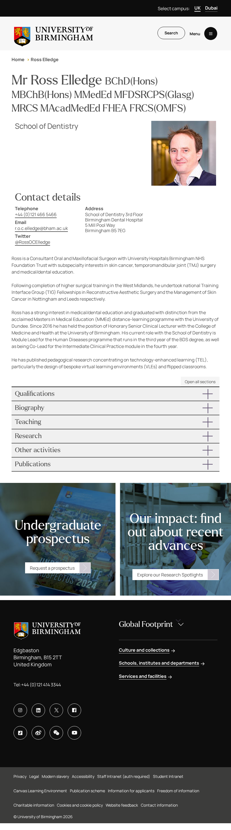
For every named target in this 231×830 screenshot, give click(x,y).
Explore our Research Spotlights (170, 575)
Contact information (159, 805)
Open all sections (200, 381)
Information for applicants (131, 790)
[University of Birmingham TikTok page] (20, 733)
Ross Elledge (45, 59)
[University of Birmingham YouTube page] (74, 733)
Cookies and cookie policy (80, 805)
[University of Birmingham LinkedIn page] (38, 710)
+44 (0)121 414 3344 (41, 685)
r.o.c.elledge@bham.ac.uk (41, 228)
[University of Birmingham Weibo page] (38, 733)
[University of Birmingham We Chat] (56, 733)
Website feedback (122, 805)
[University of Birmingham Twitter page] (56, 710)
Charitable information (34, 805)
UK (197, 8)
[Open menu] (210, 33)
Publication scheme (87, 790)
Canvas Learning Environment (40, 790)
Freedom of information (178, 790)
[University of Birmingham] (54, 33)
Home (18, 59)
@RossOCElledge (32, 242)
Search (171, 32)
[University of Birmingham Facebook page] (74, 710)
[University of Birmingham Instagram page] (20, 710)
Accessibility (83, 776)
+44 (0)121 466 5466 (36, 214)
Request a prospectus (52, 568)
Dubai (211, 8)
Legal (34, 776)
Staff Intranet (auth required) (123, 776)
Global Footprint (146, 624)
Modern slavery (55, 776)
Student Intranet (168, 776)
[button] (115, 394)
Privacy (20, 776)
